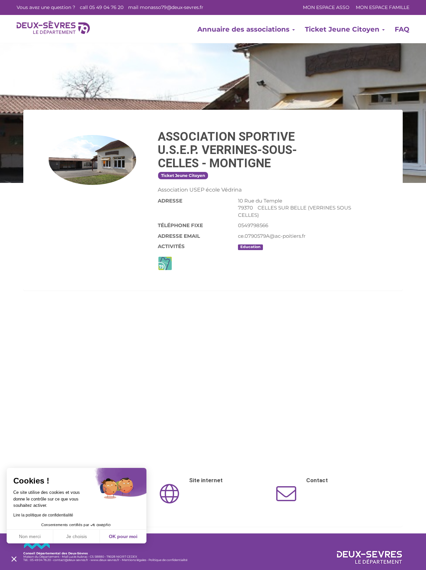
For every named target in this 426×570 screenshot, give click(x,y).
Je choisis (76, 536)
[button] (14, 559)
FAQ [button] (402, 29)
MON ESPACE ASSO (326, 7)
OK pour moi (123, 536)
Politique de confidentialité (167, 560)
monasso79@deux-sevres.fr (171, 7)
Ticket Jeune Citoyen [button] (343, 29)
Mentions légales (134, 560)
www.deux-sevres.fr (105, 560)
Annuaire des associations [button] (244, 29)
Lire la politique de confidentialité (43, 515)
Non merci (30, 536)
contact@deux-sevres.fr (70, 560)
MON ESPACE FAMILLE (382, 7)
